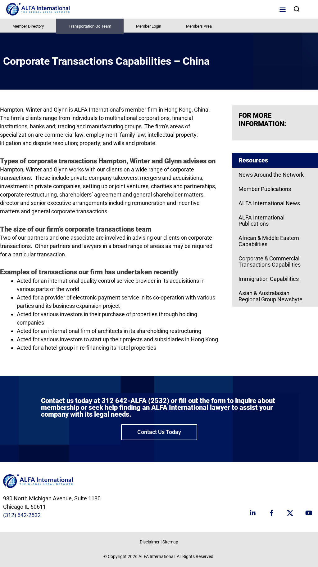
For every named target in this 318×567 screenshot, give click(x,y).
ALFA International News (269, 203)
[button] (282, 9)
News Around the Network (271, 174)
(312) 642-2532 (22, 515)
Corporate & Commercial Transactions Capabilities (269, 261)
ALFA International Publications (261, 220)
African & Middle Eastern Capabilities (268, 241)
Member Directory (28, 26)
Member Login (148, 26)
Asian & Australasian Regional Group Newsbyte (270, 296)
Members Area (199, 26)
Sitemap (170, 541)
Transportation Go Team (90, 26)
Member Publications (264, 189)
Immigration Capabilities (268, 279)
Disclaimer (150, 541)
